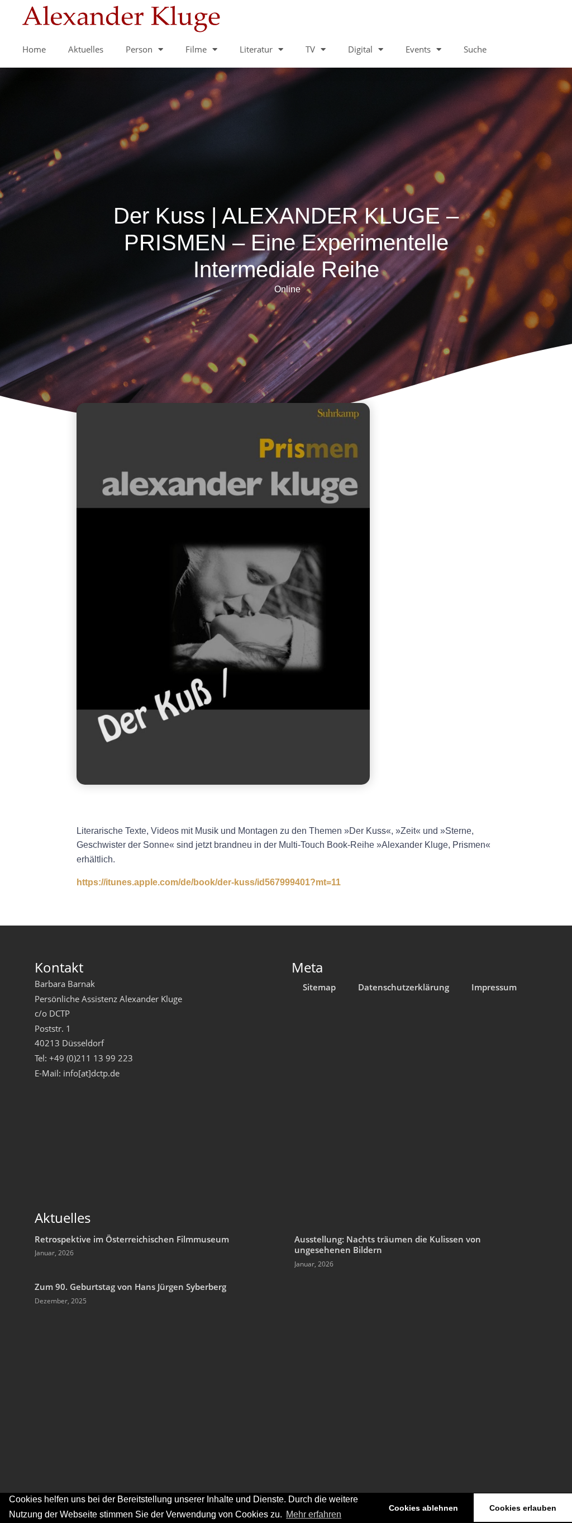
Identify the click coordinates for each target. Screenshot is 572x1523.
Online (287, 289)
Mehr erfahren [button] (313, 1514)
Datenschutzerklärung (403, 987)
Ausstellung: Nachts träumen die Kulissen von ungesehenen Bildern (387, 1244)
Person (139, 49)
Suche (475, 49)
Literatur (256, 49)
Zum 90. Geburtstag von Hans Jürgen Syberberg (130, 1286)
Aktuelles (85, 49)
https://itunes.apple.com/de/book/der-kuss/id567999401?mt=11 (209, 882)
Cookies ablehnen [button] (423, 1507)
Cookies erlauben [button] (522, 1507)
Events (418, 49)
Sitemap (319, 987)
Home (34, 49)
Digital (360, 49)
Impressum (494, 987)
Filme (196, 49)
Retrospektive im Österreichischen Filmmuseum (132, 1239)
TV (310, 49)
